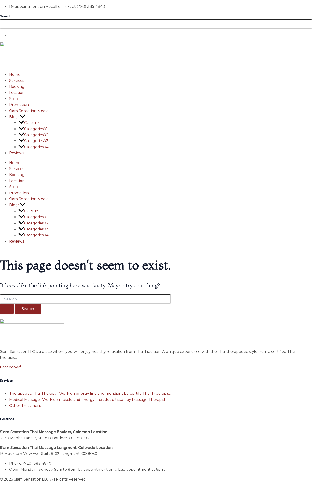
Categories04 (36, 147)
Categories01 (36, 129)
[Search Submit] (7, 309)
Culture (31, 123)
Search (5, 16)
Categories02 (36, 135)
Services (16, 80)
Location (17, 92)
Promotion (19, 105)
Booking (16, 86)
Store (14, 99)
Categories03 (36, 141)
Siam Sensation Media (28, 111)
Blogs (14, 117)
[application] (22, 117)
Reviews (16, 153)
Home (14, 74)
